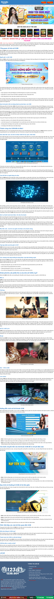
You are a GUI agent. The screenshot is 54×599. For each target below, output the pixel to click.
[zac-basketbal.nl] (6, 2)
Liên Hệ (43, 5)
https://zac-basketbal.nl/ (8, 42)
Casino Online (21, 5)
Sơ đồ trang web (32, 580)
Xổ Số (29, 5)
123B (10, 5)
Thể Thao (26, 5)
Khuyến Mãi (39, 5)
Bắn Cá (32, 5)
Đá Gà (35, 5)
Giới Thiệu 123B (14, 5)
